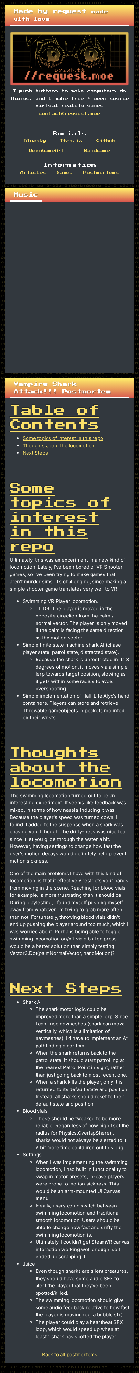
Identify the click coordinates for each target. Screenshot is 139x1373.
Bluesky (35, 141)
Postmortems (101, 172)
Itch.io (71, 141)
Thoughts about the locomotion (58, 446)
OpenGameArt (47, 150)
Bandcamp (97, 150)
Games (65, 172)
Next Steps (35, 453)
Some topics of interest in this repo (63, 438)
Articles (33, 172)
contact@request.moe (69, 113)
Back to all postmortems (69, 1354)
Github (106, 141)
